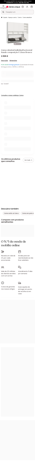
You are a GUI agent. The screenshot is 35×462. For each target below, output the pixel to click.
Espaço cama (12, 17)
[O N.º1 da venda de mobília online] (13, 7)
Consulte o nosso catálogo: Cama (12, 95)
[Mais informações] (23, 67)
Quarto (5, 17)
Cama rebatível (27, 17)
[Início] (1, 17)
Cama (20, 17)
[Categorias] (3, 6)
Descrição (4, 60)
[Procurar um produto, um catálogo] (3, 12)
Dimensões (13, 60)
